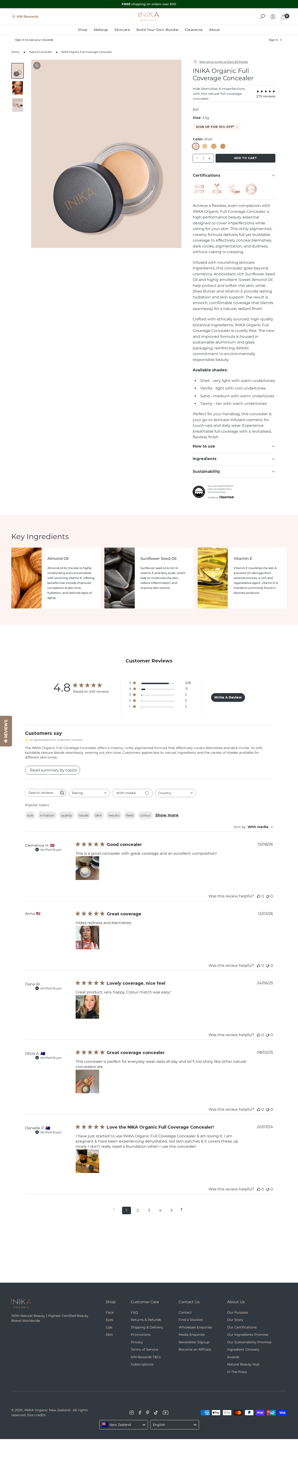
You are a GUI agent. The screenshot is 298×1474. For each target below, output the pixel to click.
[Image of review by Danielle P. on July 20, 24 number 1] (87, 1161)
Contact (185, 1312)
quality (66, 815)
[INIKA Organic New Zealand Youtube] (165, 1413)
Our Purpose (237, 1312)
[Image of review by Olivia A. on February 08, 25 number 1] (87, 1081)
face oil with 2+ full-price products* (149, 4)
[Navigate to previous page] (115, 1209)
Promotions (141, 1334)
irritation (47, 815)
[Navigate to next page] (183, 1209)
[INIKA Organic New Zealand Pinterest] (147, 1413)
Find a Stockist (191, 1320)
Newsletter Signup (194, 1342)
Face (110, 1312)
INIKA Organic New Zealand (47, 1410)
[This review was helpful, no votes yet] (258, 896)
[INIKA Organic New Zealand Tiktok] (156, 1413)
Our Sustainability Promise (249, 1342)
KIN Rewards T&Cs (146, 1357)
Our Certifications (242, 1327)
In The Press (237, 1372)
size (30, 815)
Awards (233, 1357)
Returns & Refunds (146, 1320)
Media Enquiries (192, 1334)
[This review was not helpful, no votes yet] (267, 896)
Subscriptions (142, 1364)
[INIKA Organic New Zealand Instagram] (132, 1413)
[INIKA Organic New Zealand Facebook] (140, 1413)
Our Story (235, 1320)
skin (98, 815)
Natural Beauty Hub (243, 1364)
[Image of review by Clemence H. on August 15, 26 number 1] (87, 868)
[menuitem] (84, 30)
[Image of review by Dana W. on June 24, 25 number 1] (87, 1007)
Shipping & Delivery (147, 1327)
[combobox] (89, 793)
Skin (109, 1334)
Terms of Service (144, 1349)
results (113, 815)
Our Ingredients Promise (247, 1334)
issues (84, 815)
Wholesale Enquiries (195, 1327)
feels (130, 815)
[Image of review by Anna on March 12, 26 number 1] (87, 937)
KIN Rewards (27, 16)
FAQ (134, 1312)
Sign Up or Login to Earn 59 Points (223, 61)
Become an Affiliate (195, 1349)
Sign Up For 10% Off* (215, 127)
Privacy (137, 1342)
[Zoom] (37, 65)
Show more (167, 815)
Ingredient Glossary (243, 1349)
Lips (109, 1327)
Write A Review (228, 697)
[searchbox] (41, 792)
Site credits (36, 1415)
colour (145, 815)
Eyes (109, 1320)
